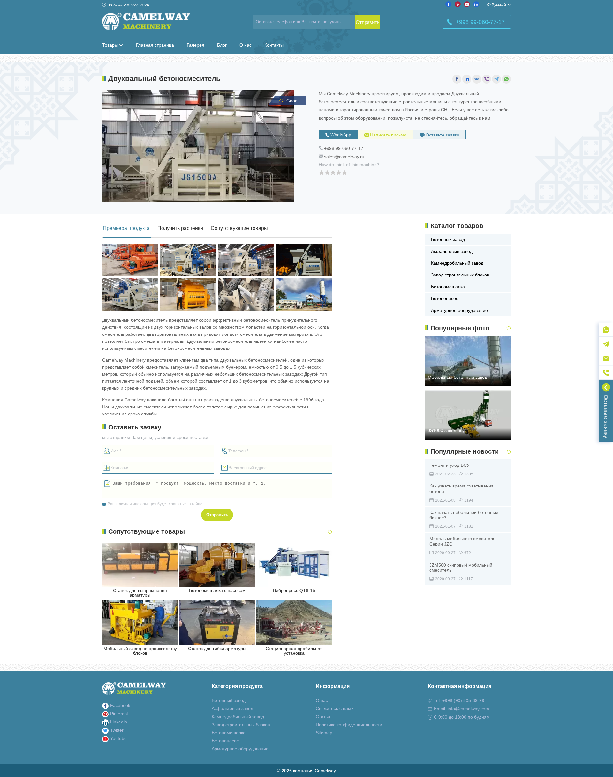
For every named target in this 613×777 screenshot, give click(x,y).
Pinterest (119, 713)
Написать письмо (388, 134)
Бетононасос (444, 298)
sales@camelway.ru (344, 156)
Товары (110, 45)
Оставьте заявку (442, 134)
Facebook (120, 705)
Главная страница (155, 45)
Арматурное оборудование (459, 310)
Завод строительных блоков (460, 274)
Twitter (117, 730)
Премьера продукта (126, 228)
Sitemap (324, 732)
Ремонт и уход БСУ (449, 465)
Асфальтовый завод (452, 251)
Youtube (118, 738)
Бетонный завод (448, 239)
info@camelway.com (468, 708)
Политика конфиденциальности (349, 724)
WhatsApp (340, 134)
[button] (326, 532)
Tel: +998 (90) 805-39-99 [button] (459, 700)
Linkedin (118, 721)
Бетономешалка (448, 286)
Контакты (274, 45)
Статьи (323, 716)
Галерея (195, 45)
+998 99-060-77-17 (343, 148)
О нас (245, 45)
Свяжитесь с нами (335, 708)
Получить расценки (180, 228)
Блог (222, 45)
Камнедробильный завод (457, 263)
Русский (499, 5)
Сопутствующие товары (239, 228)
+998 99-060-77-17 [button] (480, 22)
